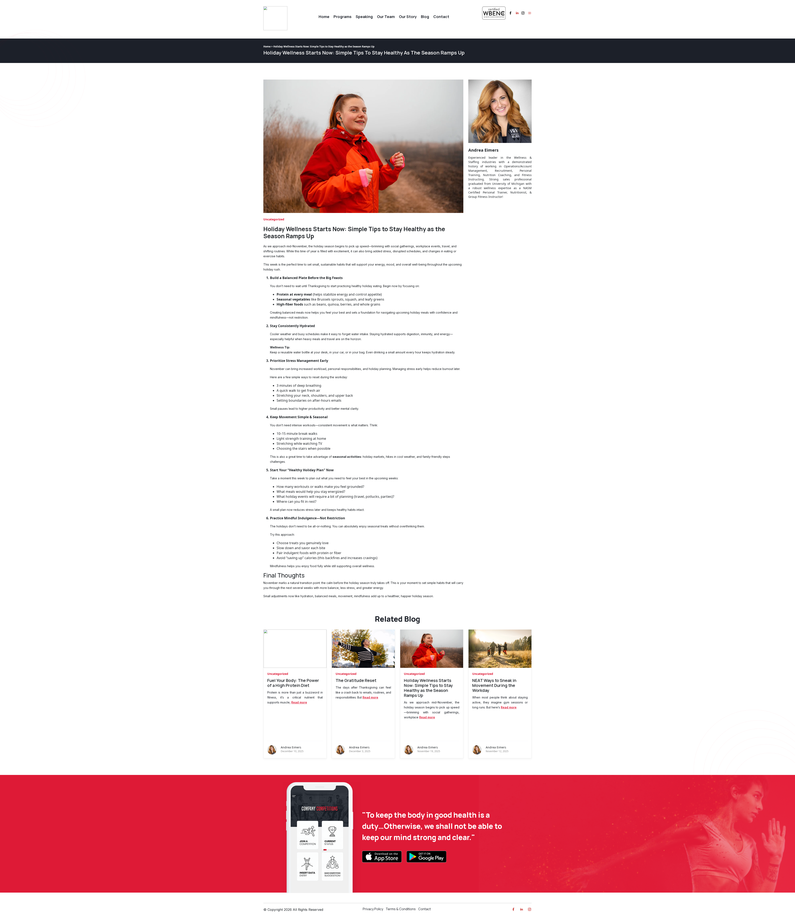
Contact (441, 16)
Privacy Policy (373, 909)
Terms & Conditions (401, 909)
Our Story (408, 16)
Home (324, 16)
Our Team (386, 16)
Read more (299, 702)
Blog (425, 16)
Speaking (364, 16)
